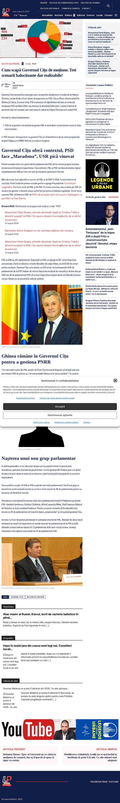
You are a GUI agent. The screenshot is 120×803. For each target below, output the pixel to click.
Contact (86, 422)
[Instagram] (92, 799)
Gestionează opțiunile (60, 415)
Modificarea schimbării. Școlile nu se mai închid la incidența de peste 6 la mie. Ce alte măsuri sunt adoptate (90, 757)
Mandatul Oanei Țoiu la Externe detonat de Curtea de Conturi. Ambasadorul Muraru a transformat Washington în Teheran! (100, 134)
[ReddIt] (63, 85)
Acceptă (60, 406)
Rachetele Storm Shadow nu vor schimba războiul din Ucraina (39, 230)
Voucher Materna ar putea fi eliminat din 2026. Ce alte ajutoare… (36, 688)
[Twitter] (34, 85)
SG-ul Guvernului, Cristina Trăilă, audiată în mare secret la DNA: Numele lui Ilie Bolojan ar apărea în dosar (101, 259)
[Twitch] (102, 799)
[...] (47, 625)
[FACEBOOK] (116, 4)
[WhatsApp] (48, 85)
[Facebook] (27, 85)
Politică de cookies (41, 422)
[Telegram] (77, 85)
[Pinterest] (41, 85)
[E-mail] (70, 85)
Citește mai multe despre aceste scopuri (57, 398)
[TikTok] (97, 799)
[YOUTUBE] (116, 7)
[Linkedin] (55, 85)
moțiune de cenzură (35, 597)
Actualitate (11, 64)
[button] (115, 380)
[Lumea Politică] (6, 12)
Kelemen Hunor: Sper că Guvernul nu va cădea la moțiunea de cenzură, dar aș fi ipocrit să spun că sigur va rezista (29, 757)
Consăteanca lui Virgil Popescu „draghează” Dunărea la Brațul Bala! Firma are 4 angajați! (100, 111)
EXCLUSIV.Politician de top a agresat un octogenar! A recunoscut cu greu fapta (99, 121)
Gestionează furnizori (25, 398)
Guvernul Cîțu (17, 597)
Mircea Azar (7, 85)
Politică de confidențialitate (66, 422)
